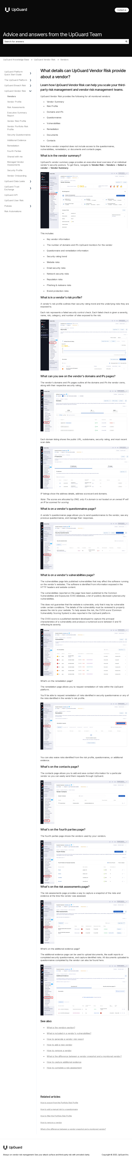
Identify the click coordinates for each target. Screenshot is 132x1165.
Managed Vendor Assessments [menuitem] (15, 163)
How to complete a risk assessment (64, 1067)
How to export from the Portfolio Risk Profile (59, 1103)
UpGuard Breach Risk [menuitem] (15, 85)
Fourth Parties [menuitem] (14, 151)
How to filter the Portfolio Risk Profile (56, 1116)
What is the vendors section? (61, 1027)
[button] (30, 72)
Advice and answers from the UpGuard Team (52, 34)
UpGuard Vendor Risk (44, 59)
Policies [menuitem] (8, 206)
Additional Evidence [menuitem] (16, 140)
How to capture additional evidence (64, 1062)
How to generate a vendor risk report (65, 1039)
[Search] (126, 41)
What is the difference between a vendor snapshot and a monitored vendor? (84, 1056)
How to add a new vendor (59, 1044)
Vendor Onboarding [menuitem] (16, 175)
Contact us (121, 10)
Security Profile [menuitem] (14, 170)
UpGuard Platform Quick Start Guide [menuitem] (13, 73)
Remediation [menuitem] (13, 145)
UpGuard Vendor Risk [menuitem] (15, 91)
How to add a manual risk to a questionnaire (59, 1109)
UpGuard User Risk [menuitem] (13, 200)
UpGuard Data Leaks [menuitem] (14, 181)
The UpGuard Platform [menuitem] (15, 80)
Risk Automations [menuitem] (12, 211)
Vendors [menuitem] (11, 96)
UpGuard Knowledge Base (16, 59)
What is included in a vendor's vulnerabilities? (69, 1033)
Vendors (64, 59)
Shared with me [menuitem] (15, 156)
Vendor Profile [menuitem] (14, 101)
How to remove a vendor (59, 1050)
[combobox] (63, 41)
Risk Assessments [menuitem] (16, 107)
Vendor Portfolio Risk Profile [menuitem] (17, 128)
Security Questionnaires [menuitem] (19, 134)
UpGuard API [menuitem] (11, 195)
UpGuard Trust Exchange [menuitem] (11, 188)
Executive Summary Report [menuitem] (17, 114)
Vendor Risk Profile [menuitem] (16, 121)
